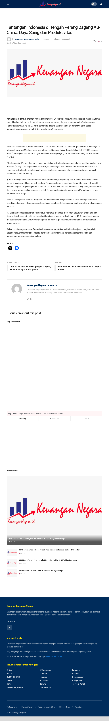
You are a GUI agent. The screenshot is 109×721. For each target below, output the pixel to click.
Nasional (66, 39)
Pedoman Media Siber (46, 707)
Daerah (10, 680)
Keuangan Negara (19, 713)
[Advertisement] (54, 16)
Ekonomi (58, 39)
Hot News (43, 680)
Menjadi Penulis (27, 707)
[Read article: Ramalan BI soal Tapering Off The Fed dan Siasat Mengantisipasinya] (54, 510)
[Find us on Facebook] (9, 627)
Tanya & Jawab (78, 684)
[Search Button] (101, 4)
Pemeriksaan (78, 677)
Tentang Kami (12, 707)
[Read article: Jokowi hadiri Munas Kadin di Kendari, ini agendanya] (12, 573)
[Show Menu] (8, 4)
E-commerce (45, 670)
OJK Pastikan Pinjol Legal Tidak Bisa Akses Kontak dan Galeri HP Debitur (49, 550)
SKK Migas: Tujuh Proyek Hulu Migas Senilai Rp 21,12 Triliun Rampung (48, 560)
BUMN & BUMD (13, 677)
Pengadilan (77, 680)
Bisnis (9, 673)
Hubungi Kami (64, 707)
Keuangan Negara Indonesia (27, 39)
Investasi (76, 670)
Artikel (9, 670)
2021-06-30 (13, 542)
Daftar (9, 684)
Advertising (79, 707)
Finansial (43, 677)
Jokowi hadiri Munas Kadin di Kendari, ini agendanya (41, 571)
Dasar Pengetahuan (15, 687)
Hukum (42, 684)
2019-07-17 (47, 39)
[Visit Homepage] (50, 4)
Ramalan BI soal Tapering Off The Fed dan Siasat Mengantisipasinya (37, 539)
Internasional (45, 687)
